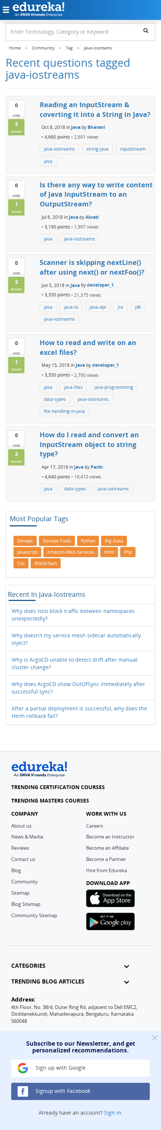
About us (21, 825)
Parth (97, 467)
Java (75, 127)
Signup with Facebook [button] (62, 1090)
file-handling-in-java (64, 411)
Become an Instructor (110, 836)
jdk (138, 307)
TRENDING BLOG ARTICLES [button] (47, 981)
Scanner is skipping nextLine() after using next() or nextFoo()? (92, 267)
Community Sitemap (34, 915)
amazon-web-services (70, 552)
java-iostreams (59, 149)
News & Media (27, 836)
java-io (71, 307)
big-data (114, 541)
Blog (16, 870)
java (48, 161)
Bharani (96, 127)
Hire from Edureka (106, 870)
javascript (27, 552)
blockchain (45, 563)
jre (120, 307)
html (109, 552)
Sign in (112, 1112)
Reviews (20, 848)
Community (24, 881)
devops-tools (57, 541)
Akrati (92, 217)
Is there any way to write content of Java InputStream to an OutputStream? (96, 194)
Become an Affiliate (107, 848)
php (128, 552)
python (88, 541)
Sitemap (20, 892)
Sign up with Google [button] (60, 1067)
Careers (94, 825)
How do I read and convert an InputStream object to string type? (89, 444)
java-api (97, 307)
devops (25, 541)
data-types (55, 399)
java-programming (113, 387)
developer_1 (100, 285)
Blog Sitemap (25, 904)
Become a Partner (106, 859)
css (21, 563)
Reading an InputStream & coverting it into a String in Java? (95, 109)
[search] (146, 30)
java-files (73, 387)
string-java (97, 149)
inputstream (133, 149)
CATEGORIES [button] (28, 966)
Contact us (23, 859)
